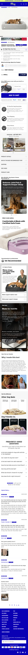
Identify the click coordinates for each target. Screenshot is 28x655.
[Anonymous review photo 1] (4, 597)
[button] (2, 4)
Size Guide (4, 622)
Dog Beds (4, 613)
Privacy (15, 617)
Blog (14, 620)
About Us (4, 624)
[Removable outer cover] (7, 236)
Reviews (4, 626)
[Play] (6, 65)
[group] (14, 36)
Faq (14, 611)
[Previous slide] (2, 22)
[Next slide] (25, 22)
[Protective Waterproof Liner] (11, 241)
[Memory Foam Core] (15, 246)
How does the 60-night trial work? (10, 476)
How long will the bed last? (8, 469)
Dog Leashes (5, 620)
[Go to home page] (13, 4)
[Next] (26, 145)
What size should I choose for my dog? (12, 472)
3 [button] (14, 605)
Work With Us (16, 622)
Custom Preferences (18, 628)
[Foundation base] (23, 251)
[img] (4, 494)
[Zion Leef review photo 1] (4, 552)
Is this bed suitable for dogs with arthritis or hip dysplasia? (12, 453)
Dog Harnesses (5, 611)
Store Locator (5, 628)
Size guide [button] (23, 74)
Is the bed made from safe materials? (11, 461)
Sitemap (15, 626)
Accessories (5, 615)
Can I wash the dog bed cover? (9, 457)
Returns (15, 613)
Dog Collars (5, 617)
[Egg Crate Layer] (16, 242)
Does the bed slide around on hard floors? (13, 465)
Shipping (15, 615)
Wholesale (16, 624)
